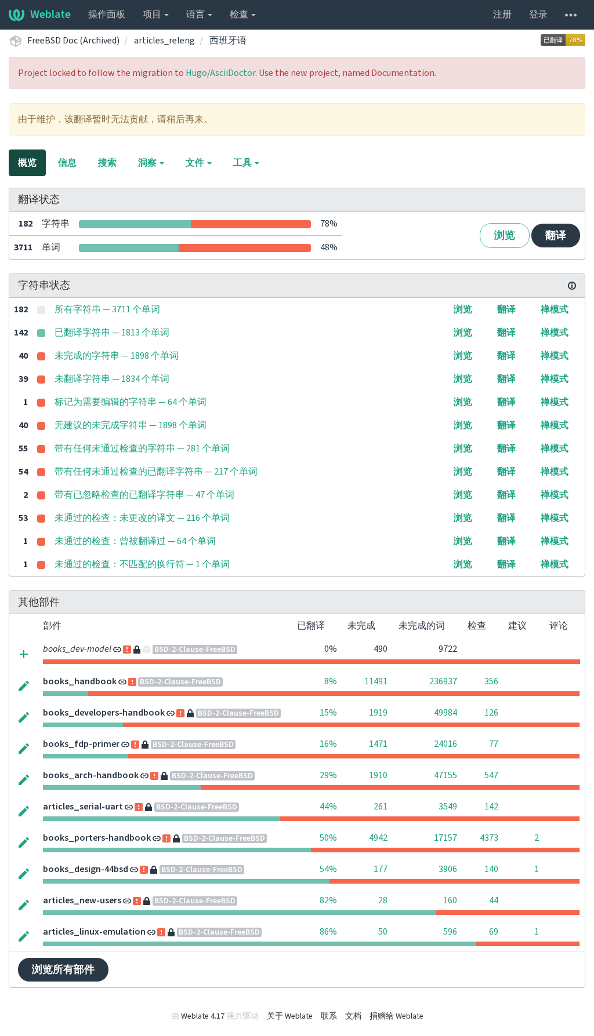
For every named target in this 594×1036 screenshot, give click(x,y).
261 (380, 806)
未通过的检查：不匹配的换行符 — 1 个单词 (142, 564)
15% (328, 712)
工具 (243, 162)
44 (493, 900)
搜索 (107, 162)
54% (328, 869)
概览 (27, 162)
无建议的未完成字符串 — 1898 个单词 (131, 425)
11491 (375, 681)
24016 (445, 744)
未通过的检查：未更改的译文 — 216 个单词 (142, 518)
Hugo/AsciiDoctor (220, 73)
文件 (196, 162)
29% (328, 775)
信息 (67, 162)
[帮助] (570, 14)
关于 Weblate (290, 1016)
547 (491, 775)
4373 (489, 837)
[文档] (572, 285)
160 (450, 900)
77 (493, 744)
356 (491, 681)
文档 (353, 1016)
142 (491, 806)
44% (328, 806)
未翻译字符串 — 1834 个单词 (112, 379)
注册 (502, 14)
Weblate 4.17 (202, 1016)
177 (380, 869)
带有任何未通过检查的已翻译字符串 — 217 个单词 (156, 471)
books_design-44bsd (85, 869)
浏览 (504, 235)
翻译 (555, 235)
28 (382, 900)
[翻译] (24, 685)
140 (491, 869)
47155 (445, 775)
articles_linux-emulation (94, 931)
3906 (448, 869)
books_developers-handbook (104, 712)
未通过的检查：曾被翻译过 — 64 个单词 (135, 541)
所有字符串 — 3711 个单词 (107, 309)
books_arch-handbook (91, 775)
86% (328, 931)
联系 (329, 1016)
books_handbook (80, 681)
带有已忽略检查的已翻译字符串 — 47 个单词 (144, 494)
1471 (378, 744)
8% (330, 681)
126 (491, 712)
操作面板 (106, 14)
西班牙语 (228, 40)
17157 (445, 837)
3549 (448, 806)
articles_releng (164, 40)
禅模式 (554, 309)
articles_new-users (82, 900)
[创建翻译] (24, 653)
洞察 (148, 162)
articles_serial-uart (83, 806)
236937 (443, 681)
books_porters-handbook (97, 837)
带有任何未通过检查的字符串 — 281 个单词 (142, 448)
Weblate (50, 14)
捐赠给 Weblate (396, 1016)
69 (493, 931)
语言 (196, 14)
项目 (153, 14)
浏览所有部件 (63, 969)
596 (450, 931)
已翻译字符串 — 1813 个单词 (112, 332)
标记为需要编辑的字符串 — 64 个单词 (131, 402)
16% (328, 744)
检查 (240, 14)
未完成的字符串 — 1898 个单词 (117, 355)
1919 (378, 712)
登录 (538, 14)
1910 (378, 775)
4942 (378, 837)
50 (382, 931)
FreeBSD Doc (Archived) (73, 40)
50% (328, 837)
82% (328, 900)
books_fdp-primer (81, 744)
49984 (445, 712)
